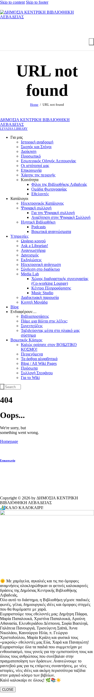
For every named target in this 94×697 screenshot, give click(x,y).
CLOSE (8, 690)
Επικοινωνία (7, 460)
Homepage (9, 441)
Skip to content (12, 2)
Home (34, 105)
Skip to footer (37, 2)
